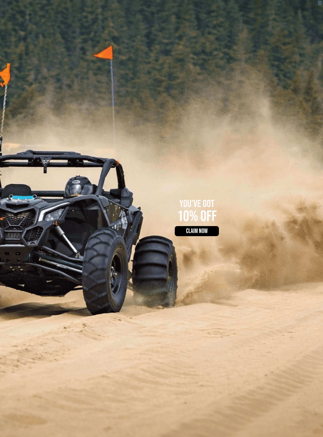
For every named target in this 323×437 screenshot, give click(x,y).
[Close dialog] (320, 2)
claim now (197, 231)
